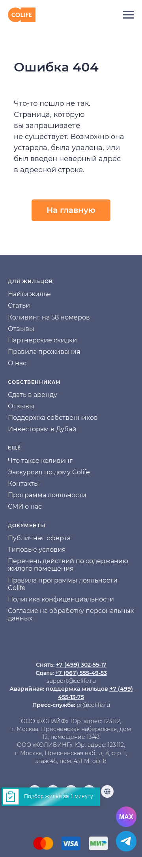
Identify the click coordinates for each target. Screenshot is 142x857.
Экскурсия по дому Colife (49, 472)
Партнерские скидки (42, 340)
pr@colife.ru (93, 705)
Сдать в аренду (32, 394)
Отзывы (21, 329)
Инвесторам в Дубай (42, 429)
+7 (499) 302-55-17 (81, 664)
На (12, 294)
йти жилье (34, 294)
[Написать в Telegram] (126, 841)
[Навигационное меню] (128, 15)
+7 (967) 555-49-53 (81, 673)
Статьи (19, 305)
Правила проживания (44, 351)
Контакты (23, 483)
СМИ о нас (25, 506)
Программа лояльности (47, 495)
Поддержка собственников (53, 417)
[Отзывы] (107, 791)
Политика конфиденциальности (61, 599)
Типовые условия (37, 549)
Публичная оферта (39, 538)
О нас (17, 363)
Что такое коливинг (40, 460)
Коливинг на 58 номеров (49, 317)
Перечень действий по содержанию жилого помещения (68, 564)
